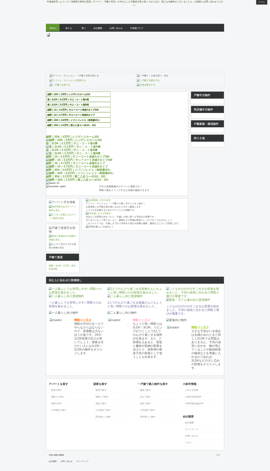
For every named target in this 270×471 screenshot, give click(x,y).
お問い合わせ (66, 461)
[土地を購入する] (146, 85)
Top (218, 455)
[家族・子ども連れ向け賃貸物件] (188, 299)
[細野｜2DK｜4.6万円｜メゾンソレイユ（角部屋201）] (80, 173)
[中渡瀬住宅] (136, 15)
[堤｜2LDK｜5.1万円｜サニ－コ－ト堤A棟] (73, 146)
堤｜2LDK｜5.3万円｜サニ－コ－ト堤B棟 (72, 149)
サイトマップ (82, 461)
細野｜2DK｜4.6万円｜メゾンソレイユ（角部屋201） (79, 169)
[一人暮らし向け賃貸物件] (66, 296)
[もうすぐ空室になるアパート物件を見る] (62, 218)
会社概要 (53, 461)
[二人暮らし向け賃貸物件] (125, 296)
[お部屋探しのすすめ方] (98, 200)
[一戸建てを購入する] (148, 80)
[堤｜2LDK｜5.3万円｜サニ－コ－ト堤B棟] (73, 153)
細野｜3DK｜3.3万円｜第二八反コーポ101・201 (75, 176)
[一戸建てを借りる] (60, 85)
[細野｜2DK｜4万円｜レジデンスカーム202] (74, 139)
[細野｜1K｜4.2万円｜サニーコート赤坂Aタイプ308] (79, 159)
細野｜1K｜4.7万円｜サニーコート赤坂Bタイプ (75, 163)
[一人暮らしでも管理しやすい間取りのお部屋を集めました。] (76, 292)
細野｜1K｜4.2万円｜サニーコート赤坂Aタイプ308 (77, 156)
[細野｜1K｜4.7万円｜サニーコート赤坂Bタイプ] (77, 166)
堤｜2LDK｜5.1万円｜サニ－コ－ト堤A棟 (72, 143)
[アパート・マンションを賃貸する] (68, 80)
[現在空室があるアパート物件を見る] (62, 210)
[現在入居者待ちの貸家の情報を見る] (62, 239)
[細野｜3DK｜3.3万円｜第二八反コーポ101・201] (77, 179)
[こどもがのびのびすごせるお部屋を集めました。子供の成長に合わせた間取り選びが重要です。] (193, 296)
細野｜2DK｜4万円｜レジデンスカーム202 (72, 136)
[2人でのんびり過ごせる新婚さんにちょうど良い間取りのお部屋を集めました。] (134, 292)
